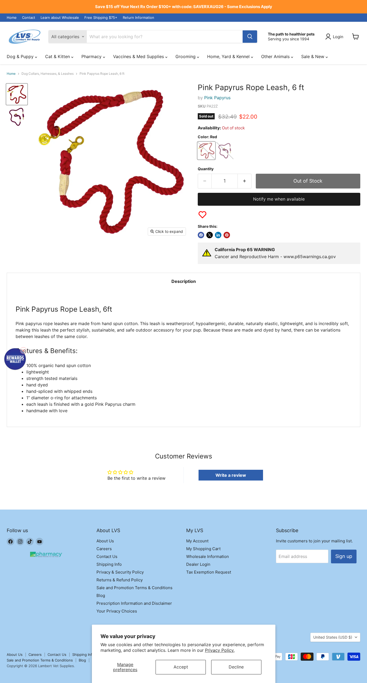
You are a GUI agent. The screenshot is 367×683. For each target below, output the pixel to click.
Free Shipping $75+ (100, 18)
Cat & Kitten (58, 56)
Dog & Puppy (21, 56)
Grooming (186, 56)
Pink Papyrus (217, 97)
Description (183, 281)
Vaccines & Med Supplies (139, 56)
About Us (105, 540)
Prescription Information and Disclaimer (134, 603)
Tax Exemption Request (208, 572)
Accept (181, 667)
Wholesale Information (207, 556)
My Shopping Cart (203, 548)
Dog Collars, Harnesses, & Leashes (47, 74)
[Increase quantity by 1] (244, 181)
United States (332, 637)
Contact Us (106, 556)
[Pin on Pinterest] (227, 235)
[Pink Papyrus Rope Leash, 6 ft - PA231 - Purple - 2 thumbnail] (16, 116)
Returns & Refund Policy (119, 579)
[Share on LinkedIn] (218, 235)
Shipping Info (109, 564)
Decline (236, 667)
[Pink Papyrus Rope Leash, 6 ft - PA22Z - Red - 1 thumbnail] (16, 94)
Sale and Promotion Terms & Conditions (134, 587)
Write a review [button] (230, 475)
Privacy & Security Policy (120, 572)
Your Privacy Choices (116, 611)
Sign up (343, 556)
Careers (104, 548)
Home (12, 18)
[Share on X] (209, 235)
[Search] (250, 36)
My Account (197, 540)
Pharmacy (92, 56)
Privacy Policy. (220, 650)
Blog (100, 595)
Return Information (138, 18)
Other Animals (276, 56)
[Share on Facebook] (201, 235)
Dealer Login (198, 564)
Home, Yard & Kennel (229, 56)
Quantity (206, 169)
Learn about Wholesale (60, 18)
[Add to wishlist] (202, 214)
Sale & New (313, 56)
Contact (28, 18)
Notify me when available (279, 199)
